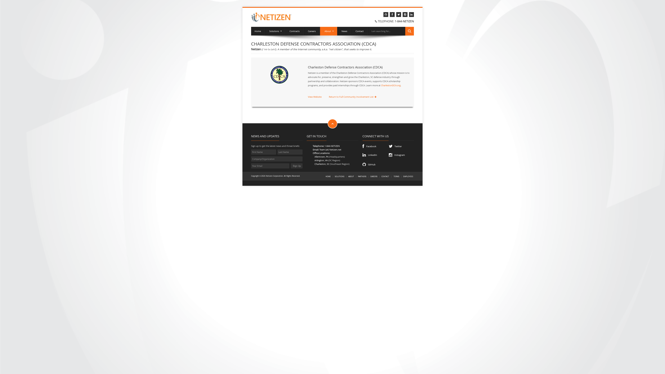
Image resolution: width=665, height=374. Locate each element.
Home (258, 31)
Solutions (274, 31)
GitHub (370, 164)
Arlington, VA (321, 160)
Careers (311, 31)
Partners (362, 176)
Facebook (370, 146)
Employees (408, 176)
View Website (315, 96)
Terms (396, 176)
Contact (359, 31)
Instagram (398, 155)
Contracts (294, 31)
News (344, 31)
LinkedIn (371, 155)
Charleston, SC (321, 164)
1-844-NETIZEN (404, 21)
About (327, 31)
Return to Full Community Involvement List (352, 96)
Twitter (397, 146)
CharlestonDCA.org (391, 85)
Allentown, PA (321, 156)
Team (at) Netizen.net (330, 149)
